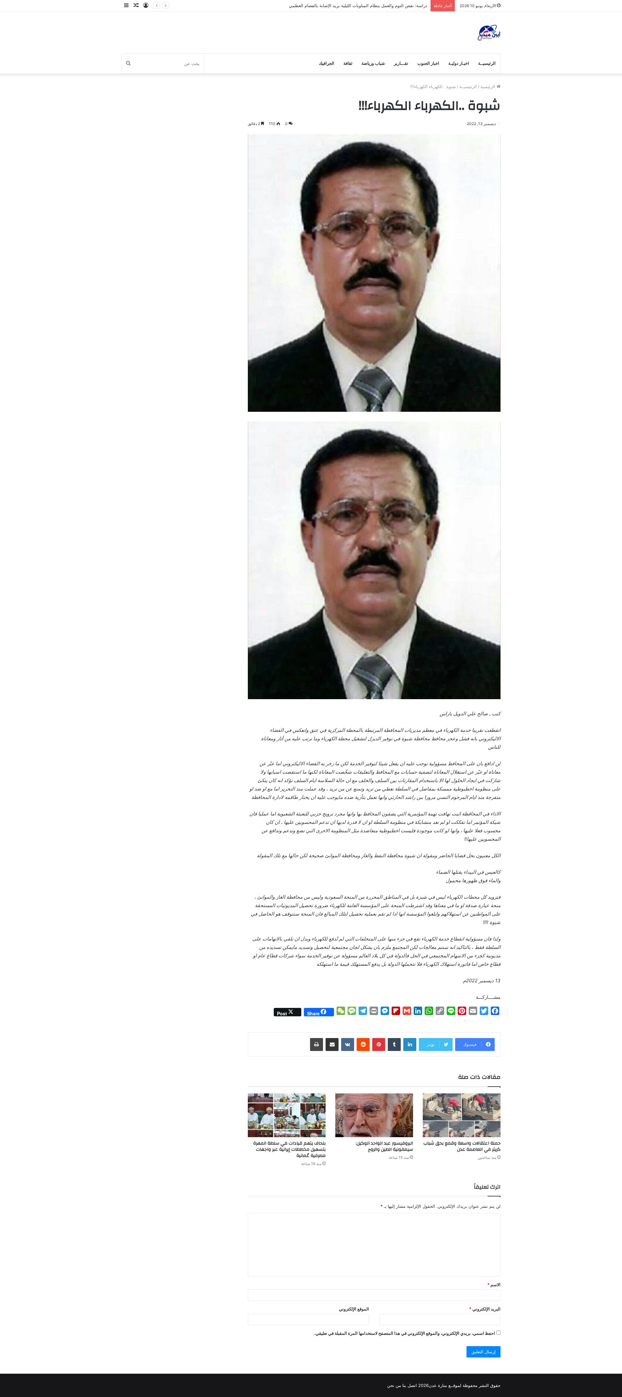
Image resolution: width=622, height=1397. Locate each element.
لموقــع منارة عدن (445, 1385)
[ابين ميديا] (489, 32)
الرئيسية (488, 86)
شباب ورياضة (373, 63)
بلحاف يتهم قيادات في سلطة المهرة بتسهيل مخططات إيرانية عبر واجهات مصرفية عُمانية (289, 1149)
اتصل (412, 1385)
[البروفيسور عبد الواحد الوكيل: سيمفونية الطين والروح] (374, 1115)
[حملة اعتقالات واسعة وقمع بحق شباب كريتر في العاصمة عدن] (462, 1115)
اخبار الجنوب (428, 63)
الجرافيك (326, 63)
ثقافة (347, 63)
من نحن (394, 1385)
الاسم (494, 1284)
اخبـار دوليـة (458, 63)
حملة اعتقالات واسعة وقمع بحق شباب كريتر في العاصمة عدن (462, 1146)
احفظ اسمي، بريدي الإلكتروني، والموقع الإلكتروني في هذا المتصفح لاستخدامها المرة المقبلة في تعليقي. (404, 1333)
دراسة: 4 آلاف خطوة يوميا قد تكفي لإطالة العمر (384, 5)
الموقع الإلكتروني (354, 1308)
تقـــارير (401, 63)
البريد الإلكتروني (485, 1308)
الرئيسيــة (487, 63)
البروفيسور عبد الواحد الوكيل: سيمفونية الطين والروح (384, 1146)
